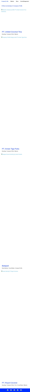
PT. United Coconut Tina (12, 32)
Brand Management (24, 1)
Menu (17, 1)
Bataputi (5, 266)
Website (12, 1)
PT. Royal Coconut (9, 383)
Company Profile (4, 1)
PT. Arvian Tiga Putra (10, 149)
